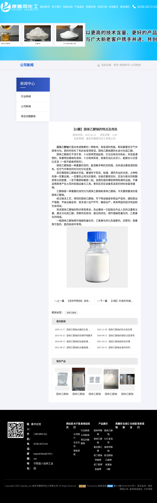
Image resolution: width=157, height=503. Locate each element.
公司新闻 (27, 65)
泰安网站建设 (136, 489)
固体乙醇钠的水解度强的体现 (74, 347)
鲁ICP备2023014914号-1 (125, 486)
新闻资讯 (125, 65)
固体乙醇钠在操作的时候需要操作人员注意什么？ (126, 347)
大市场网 (148, 489)
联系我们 (125, 7)
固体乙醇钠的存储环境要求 (73, 335)
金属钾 (98, 469)
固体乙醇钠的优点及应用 (114, 329)
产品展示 (79, 7)
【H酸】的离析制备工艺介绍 (117, 301)
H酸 (108, 469)
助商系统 (102, 486)
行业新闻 (26, 96)
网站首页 (45, 7)
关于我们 (56, 7)
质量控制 (91, 7)
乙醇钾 (108, 460)
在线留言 (114, 7)
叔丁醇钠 (98, 455)
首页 (115, 65)
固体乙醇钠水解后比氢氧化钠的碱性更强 (80, 329)
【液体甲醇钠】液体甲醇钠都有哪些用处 (74, 301)
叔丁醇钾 (98, 464)
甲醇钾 (98, 460)
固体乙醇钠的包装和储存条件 (74, 341)
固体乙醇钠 (63, 147)
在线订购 (102, 7)
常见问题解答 (28, 116)
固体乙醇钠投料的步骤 (113, 341)
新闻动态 (68, 7)
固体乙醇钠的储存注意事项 (115, 335)
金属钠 (108, 464)
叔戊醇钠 (108, 455)
